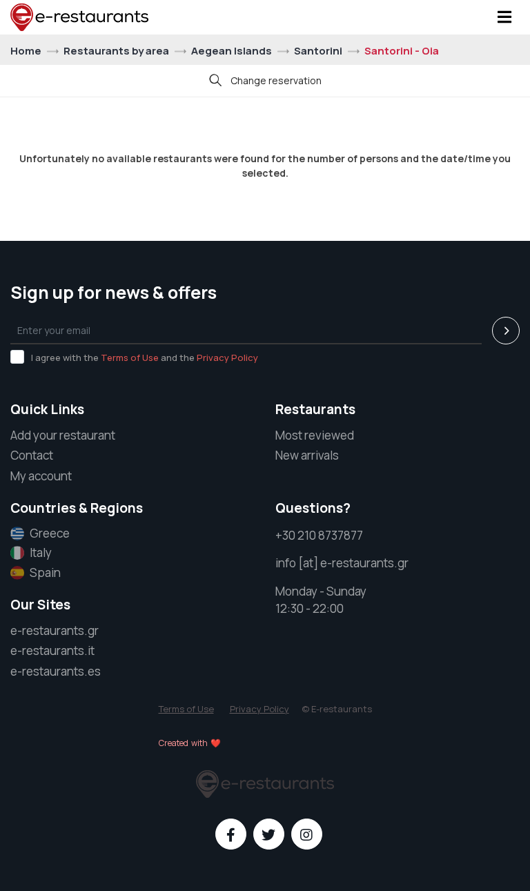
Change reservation (275, 80)
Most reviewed (314, 435)
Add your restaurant (62, 435)
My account (41, 476)
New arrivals (307, 455)
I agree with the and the (144, 357)
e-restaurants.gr (54, 630)
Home (26, 50)
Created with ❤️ (190, 743)
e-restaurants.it (52, 650)
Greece (50, 533)
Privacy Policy (227, 357)
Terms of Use (130, 357)
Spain (45, 573)
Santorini (319, 50)
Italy (41, 553)
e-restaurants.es (55, 671)
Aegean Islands (232, 50)
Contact (31, 455)
